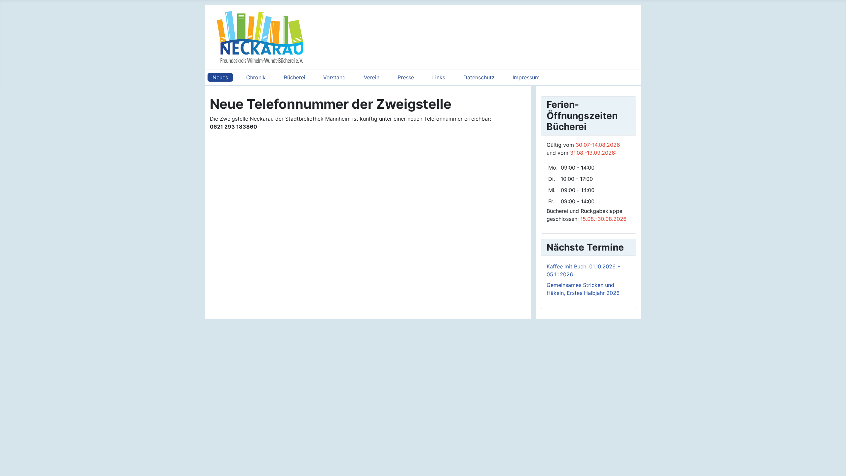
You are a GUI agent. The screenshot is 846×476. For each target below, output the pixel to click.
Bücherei (294, 77)
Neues (220, 77)
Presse (406, 77)
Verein (371, 77)
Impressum (526, 77)
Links (438, 77)
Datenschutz (479, 77)
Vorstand (334, 77)
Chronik (256, 77)
